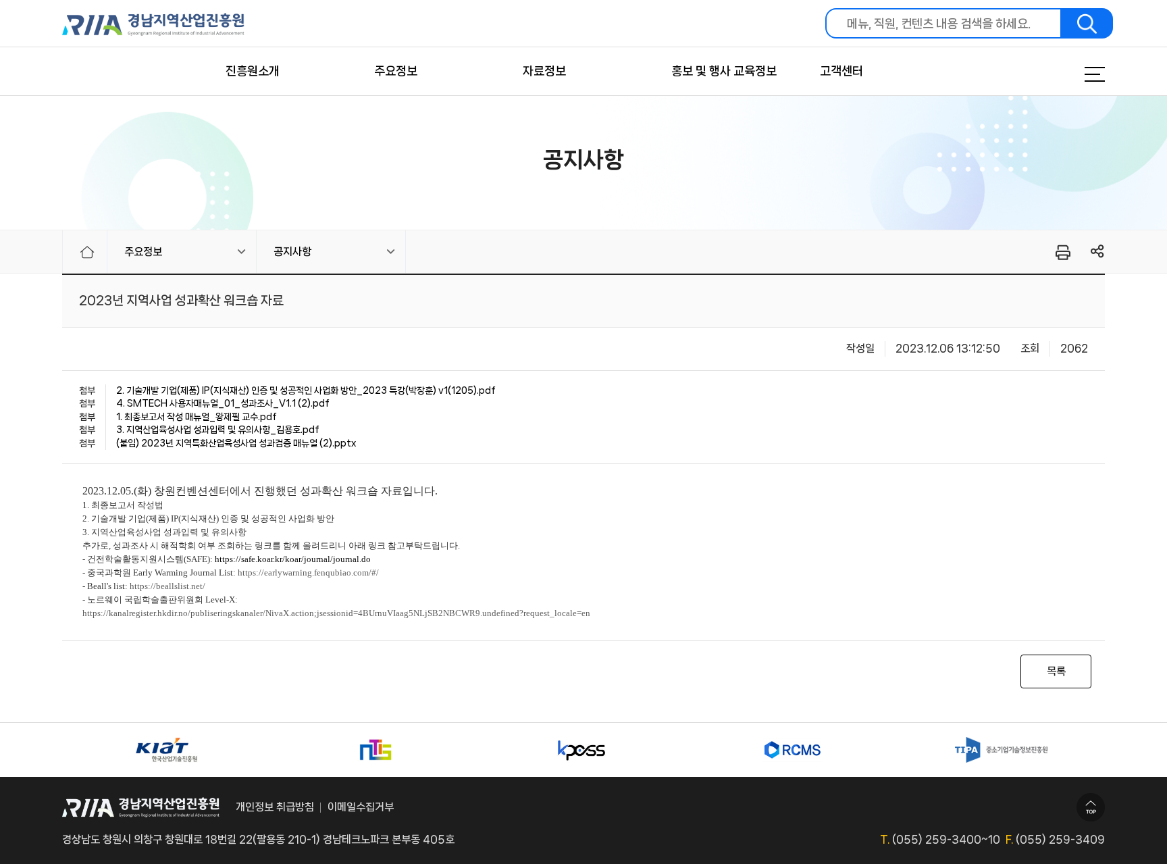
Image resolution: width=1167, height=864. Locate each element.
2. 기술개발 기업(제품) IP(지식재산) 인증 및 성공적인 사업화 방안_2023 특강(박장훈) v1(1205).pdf (306, 390)
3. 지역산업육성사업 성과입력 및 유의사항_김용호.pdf (217, 429)
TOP (1091, 807)
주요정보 (395, 71)
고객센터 (841, 71)
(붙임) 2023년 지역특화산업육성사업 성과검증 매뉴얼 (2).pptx (236, 443)
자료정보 (544, 71)
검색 (1087, 23)
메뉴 (1078, 74)
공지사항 (292, 251)
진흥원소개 (253, 71)
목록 (1056, 671)
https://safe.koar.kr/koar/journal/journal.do (293, 559)
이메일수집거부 (361, 807)
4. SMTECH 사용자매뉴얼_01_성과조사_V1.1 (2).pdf (223, 403)
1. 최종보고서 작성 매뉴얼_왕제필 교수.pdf (196, 417)
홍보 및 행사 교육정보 (724, 71)
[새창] (166, 750)
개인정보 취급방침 (275, 807)
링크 (1098, 252)
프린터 (1062, 252)
